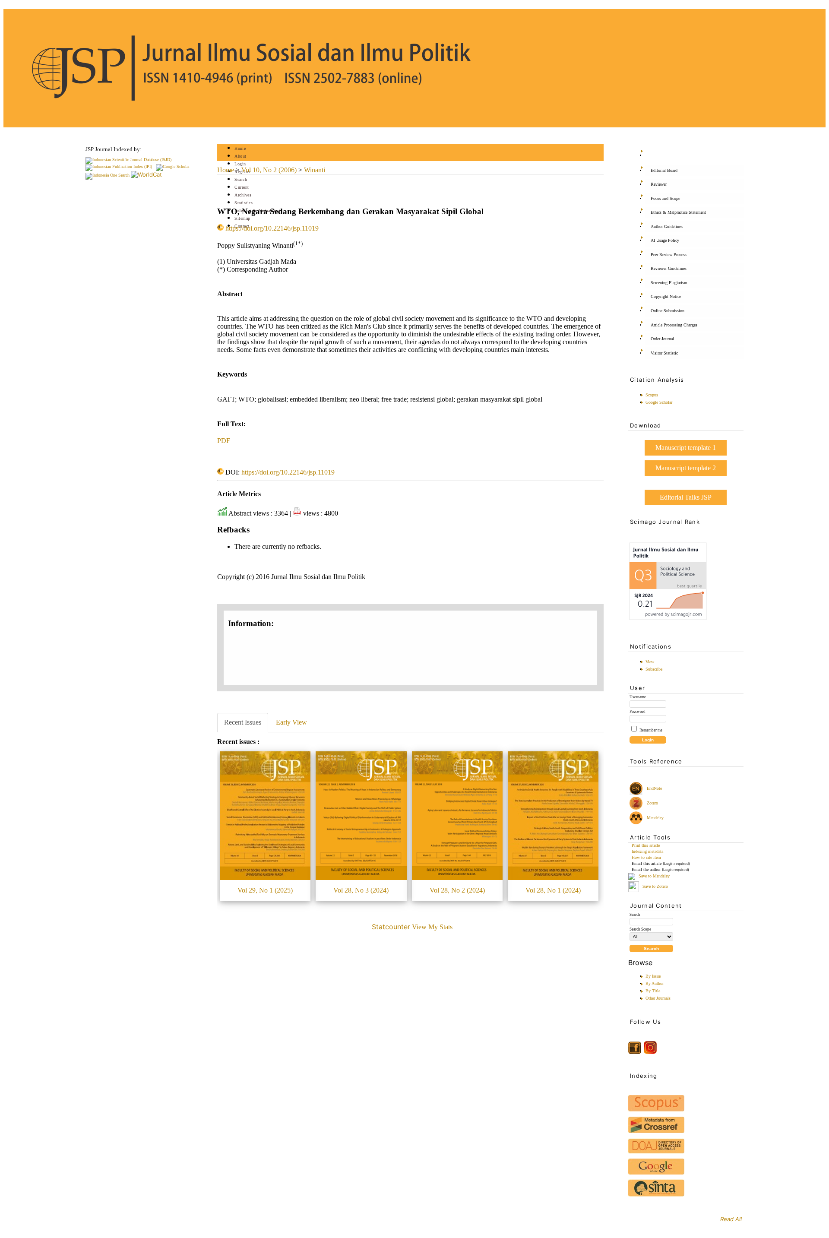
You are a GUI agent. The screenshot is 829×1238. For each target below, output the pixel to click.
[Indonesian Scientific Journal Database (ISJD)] (128, 159)
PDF (223, 440)
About (240, 156)
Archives (242, 195)
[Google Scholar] (173, 166)
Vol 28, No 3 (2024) (361, 890)
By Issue (653, 976)
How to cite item (646, 857)
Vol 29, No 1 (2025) (265, 890)
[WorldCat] (146, 174)
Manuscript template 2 (685, 468)
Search (240, 179)
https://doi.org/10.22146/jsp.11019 (272, 228)
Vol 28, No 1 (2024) (553, 890)
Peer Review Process (669, 254)
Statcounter (391, 926)
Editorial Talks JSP (686, 497)
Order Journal (662, 338)
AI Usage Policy (665, 240)
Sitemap (242, 218)
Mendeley (654, 817)
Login (240, 163)
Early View (291, 722)
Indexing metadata (647, 851)
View (649, 661)
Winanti (314, 170)
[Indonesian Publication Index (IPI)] (118, 166)
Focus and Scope (665, 198)
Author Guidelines (667, 226)
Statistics (243, 202)
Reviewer (659, 184)
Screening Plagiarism (669, 282)
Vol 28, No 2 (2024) (457, 890)
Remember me (650, 730)
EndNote (653, 788)
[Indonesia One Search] (107, 175)
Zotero (652, 803)
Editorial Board (664, 170)
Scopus (651, 395)
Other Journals (658, 998)
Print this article (646, 845)
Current (241, 187)
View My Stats (432, 927)
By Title (652, 990)
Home (240, 148)
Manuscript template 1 (685, 447)
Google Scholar (658, 402)
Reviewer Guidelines (669, 268)
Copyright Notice (666, 296)
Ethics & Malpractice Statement (678, 212)
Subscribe (653, 669)
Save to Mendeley (654, 876)
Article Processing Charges (674, 325)
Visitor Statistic (664, 353)
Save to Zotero (654, 886)
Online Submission (667, 310)
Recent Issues (242, 722)
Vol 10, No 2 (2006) (269, 170)
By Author (654, 983)
